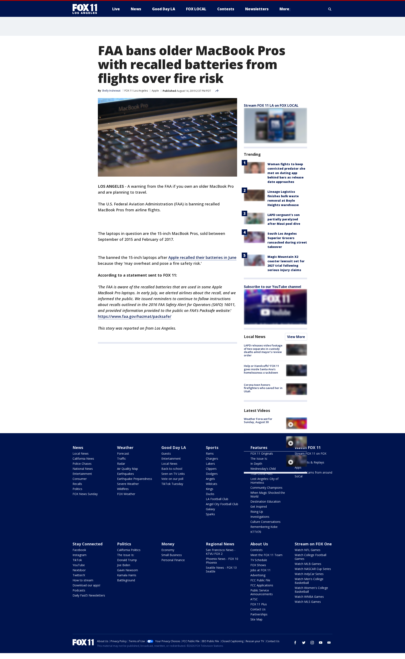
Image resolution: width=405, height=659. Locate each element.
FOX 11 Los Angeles (136, 90)
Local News (254, 336)
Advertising (257, 575)
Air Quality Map (127, 469)
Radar (121, 464)
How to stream (83, 580)
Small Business (171, 555)
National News (83, 469)
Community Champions (266, 488)
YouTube (79, 565)
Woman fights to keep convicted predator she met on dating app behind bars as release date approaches (286, 173)
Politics (77, 489)
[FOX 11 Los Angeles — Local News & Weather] (86, 9)
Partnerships (258, 614)
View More (296, 336)
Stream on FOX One (313, 543)
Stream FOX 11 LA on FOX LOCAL (271, 105)
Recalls (77, 484)
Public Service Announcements (261, 592)
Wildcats (211, 484)
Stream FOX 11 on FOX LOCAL (310, 455)
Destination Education (265, 501)
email (329, 642)
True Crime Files (261, 474)
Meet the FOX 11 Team (266, 555)
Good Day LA (173, 447)
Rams (210, 453)
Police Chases (82, 464)
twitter (303, 642)
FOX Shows (258, 565)
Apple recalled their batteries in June (202, 257)
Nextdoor (79, 570)
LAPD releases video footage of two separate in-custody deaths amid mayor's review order (263, 350)
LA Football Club (217, 499)
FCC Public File (260, 580)
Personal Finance (173, 560)
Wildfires (123, 489)
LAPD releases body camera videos (262, 439)
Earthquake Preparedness (134, 479)
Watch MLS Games (308, 602)
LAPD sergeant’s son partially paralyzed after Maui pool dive (283, 219)
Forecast (123, 453)
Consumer (80, 479)
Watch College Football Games (310, 557)
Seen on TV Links (173, 474)
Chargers (212, 459)
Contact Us (258, 609)
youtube (320, 642)
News (78, 447)
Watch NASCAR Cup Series (313, 569)
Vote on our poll (172, 479)
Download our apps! (86, 585)
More (284, 9)
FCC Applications (261, 585)
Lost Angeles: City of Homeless (264, 481)
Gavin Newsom (127, 570)
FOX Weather (126, 494)
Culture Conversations (265, 522)
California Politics (128, 550)
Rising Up (256, 512)
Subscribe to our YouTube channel (272, 286)
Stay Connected (88, 543)
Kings (209, 489)
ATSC (254, 599)
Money (167, 543)
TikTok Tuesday (172, 484)
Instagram (79, 555)
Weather (125, 447)
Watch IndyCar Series (309, 574)
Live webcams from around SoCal (313, 474)
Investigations (259, 517)
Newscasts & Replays (309, 462)
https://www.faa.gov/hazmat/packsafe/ (134, 316)
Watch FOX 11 (308, 447)
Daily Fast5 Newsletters (89, 595)
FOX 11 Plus (258, 604)
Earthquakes (125, 474)
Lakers (210, 464)
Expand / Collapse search (329, 9)
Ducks (210, 494)
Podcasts (79, 590)
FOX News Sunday (85, 494)
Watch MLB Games (308, 564)
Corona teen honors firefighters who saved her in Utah (263, 388)
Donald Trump (127, 560)
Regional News (220, 543)
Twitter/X (79, 575)
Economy (167, 550)
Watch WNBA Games (309, 597)
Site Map (256, 619)
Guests (166, 453)
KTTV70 (255, 532)
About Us (259, 543)
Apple (155, 90)
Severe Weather (128, 484)
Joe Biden (123, 565)
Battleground (126, 580)
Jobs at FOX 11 (260, 570)
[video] (296, 423)
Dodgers (212, 474)
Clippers (211, 469)
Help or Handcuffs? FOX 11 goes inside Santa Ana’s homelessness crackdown (261, 369)
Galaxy (210, 509)
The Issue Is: (125, 555)
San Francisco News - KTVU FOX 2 (220, 552)
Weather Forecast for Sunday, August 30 (258, 420)
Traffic (121, 459)
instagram (312, 642)
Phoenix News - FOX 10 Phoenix (222, 560)
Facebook (79, 550)
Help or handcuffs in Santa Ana (261, 458)
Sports (212, 447)
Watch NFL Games (307, 550)
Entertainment (82, 474)
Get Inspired (258, 507)
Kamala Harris (126, 575)
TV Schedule (258, 560)
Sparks (210, 514)
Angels (210, 479)
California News (83, 459)
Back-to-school (171, 469)
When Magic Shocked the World (267, 494)
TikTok (77, 560)
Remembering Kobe (264, 527)
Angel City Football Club (222, 504)
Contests (256, 550)
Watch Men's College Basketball (309, 581)
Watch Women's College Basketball (311, 590)
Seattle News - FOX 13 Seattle (221, 569)
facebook (295, 642)
